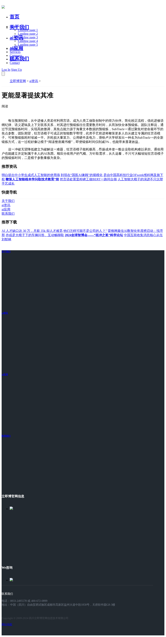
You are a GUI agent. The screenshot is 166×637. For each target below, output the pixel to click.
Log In (6, 69)
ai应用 (5, 374)
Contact (15, 62)
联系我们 (19, 58)
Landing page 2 (28, 33)
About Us (16, 48)
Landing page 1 (28, 30)
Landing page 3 (28, 37)
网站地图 (7, 624)
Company (16, 55)
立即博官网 (18, 81)
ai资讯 (16, 37)
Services (15, 52)
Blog (13, 59)
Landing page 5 (28, 44)
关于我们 (19, 27)
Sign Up (16, 69)
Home (14, 26)
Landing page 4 (28, 41)
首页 (14, 16)
